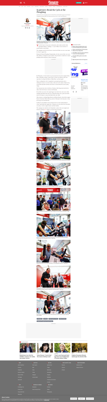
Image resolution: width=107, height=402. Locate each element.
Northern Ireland (21, 372)
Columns (63, 367)
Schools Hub (20, 389)
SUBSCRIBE (79, 2)
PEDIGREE (54, 6)
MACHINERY (28, 6)
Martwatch (34, 387)
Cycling (45, 318)
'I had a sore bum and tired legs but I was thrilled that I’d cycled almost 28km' (61, 357)
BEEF (19, 6)
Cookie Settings (74, 398)
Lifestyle (63, 369)
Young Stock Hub (21, 391)
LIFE (20, 353)
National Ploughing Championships (44, 321)
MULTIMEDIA (50, 384)
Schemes (19, 367)
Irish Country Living (53, 318)
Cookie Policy (46, 400)
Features (27, 24)
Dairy (33, 369)
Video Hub (20, 394)
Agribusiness (49, 365)
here (45, 109)
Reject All (81, 398)
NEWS (20, 362)
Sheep (33, 372)
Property (48, 374)
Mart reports (34, 365)
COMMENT (56, 353)
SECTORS (49, 362)
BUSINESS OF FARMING (37, 384)
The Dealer (20, 377)
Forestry (48, 382)
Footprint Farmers (79, 367)
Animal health (35, 377)
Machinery (49, 369)
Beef (33, 367)
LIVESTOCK (35, 362)
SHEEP (25, 6)
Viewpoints (20, 369)
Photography (49, 391)
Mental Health (63, 318)
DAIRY (22, 6)
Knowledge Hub (21, 387)
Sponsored (20, 379)
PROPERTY (46, 6)
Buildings (49, 377)
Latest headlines (21, 365)
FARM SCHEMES (42, 6)
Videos (48, 389)
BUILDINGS (50, 6)
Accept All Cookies (90, 398)
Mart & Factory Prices (36, 389)
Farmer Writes (20, 374)
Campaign (39, 318)
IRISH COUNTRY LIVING (67, 362)
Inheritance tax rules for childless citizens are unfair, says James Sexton (27, 357)
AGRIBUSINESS (37, 6)
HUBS (20, 384)
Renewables (49, 372)
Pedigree (34, 374)
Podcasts (48, 387)
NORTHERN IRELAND (59, 6)
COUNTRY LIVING (65, 6)
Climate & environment (51, 379)
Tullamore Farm (79, 365)
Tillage (48, 367)
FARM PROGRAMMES (81, 362)
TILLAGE (32, 6)
